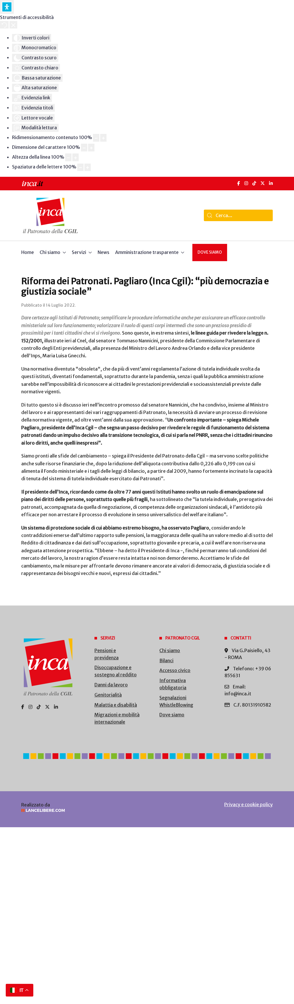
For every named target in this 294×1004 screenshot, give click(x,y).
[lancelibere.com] (79, 810)
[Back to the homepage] (50, 215)
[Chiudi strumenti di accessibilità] (13, 25)
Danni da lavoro (111, 685)
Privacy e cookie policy (248, 804)
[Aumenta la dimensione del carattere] (91, 147)
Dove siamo (210, 252)
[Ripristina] (4, 25)
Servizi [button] (79, 252)
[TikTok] (254, 183)
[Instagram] (246, 183)
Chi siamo (169, 650)
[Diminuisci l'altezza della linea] (68, 157)
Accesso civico (174, 670)
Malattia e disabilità (115, 705)
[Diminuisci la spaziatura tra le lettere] (80, 167)
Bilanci (166, 660)
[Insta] (30, 707)
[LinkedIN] (271, 183)
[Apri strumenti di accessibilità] (7, 7)
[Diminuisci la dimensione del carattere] (84, 147)
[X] (262, 183)
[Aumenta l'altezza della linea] (75, 157)
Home (27, 252)
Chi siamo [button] (50, 252)
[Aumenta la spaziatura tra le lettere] (87, 167)
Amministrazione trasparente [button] (147, 252)
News (103, 252)
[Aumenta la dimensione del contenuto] (103, 138)
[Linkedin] (56, 707)
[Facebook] (238, 183)
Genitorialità (108, 695)
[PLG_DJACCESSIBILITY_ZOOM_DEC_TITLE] (96, 138)
